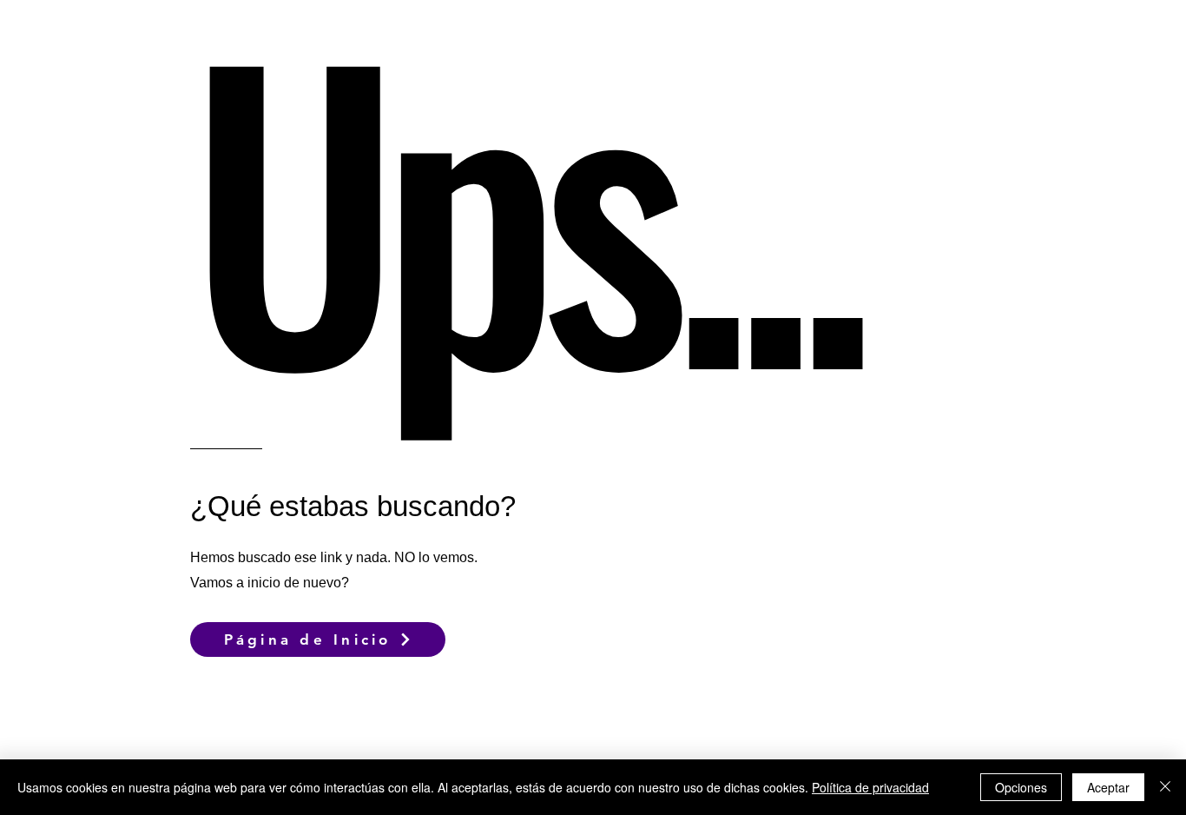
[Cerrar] (1165, 787)
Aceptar (1108, 787)
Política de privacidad (870, 787)
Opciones (1021, 787)
